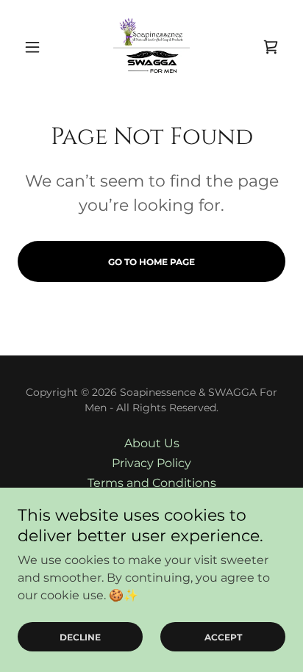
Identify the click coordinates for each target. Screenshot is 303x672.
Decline (80, 637)
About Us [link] (151, 443)
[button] (38, 47)
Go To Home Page (151, 261)
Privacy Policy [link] (151, 463)
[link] (151, 47)
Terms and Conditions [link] (152, 483)
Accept (223, 637)
